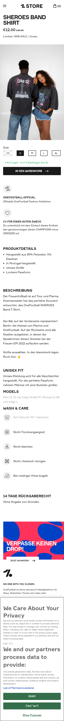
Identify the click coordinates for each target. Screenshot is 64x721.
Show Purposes (32, 715)
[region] (32, 659)
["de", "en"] (32, 705)
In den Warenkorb (29, 171)
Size (6, 147)
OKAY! (32, 696)
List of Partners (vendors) (18, 687)
